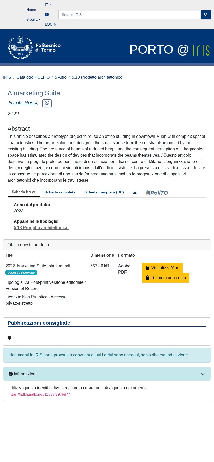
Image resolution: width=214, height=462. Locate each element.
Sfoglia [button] (32, 19)
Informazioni (25, 374)
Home (31, 10)
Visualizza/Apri (164, 268)
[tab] (134, 192)
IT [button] (46, 5)
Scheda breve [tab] (24, 192)
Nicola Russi (23, 103)
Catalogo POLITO (33, 77)
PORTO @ (161, 49)
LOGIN (50, 24)
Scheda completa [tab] (60, 192)
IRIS (7, 77)
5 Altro (61, 77)
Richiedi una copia (167, 277)
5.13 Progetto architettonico (97, 77)
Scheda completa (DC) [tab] (104, 192)
